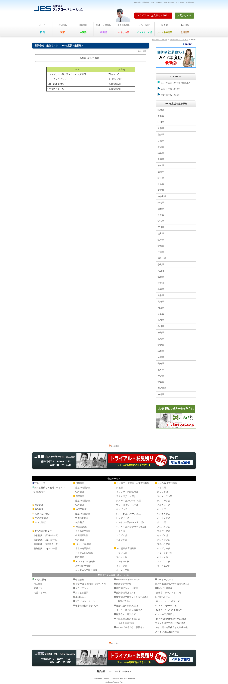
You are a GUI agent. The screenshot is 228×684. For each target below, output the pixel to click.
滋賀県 (161, 277)
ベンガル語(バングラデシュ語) (131, 526)
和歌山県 (162, 258)
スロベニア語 (163, 544)
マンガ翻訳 (144, 25)
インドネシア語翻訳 (85, 561)
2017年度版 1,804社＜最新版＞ (175, 82)
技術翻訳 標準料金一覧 (46, 535)
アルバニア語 (163, 561)
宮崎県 (161, 382)
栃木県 (161, 165)
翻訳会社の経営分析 (126, 614)
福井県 (161, 233)
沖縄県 (161, 394)
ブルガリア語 (163, 531)
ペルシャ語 (121, 540)
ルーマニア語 (122, 570)
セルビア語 (162, 535)
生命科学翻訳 (123, 25)
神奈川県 (162, 196)
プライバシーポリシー (86, 601)
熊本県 (161, 369)
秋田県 (161, 122)
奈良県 (161, 264)
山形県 (161, 134)
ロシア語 (161, 509)
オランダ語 (162, 492)
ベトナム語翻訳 (83, 544)
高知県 (161, 338)
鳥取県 (161, 295)
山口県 (161, 320)
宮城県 (161, 140)
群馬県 (161, 159)
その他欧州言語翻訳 (126, 548)
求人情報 (38, 584)
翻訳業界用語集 (123, 584)
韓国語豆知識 (81, 535)
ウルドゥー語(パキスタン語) (130, 522)
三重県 (161, 252)
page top (115, 446)
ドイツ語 (161, 487)
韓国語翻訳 (81, 526)
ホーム (42, 25)
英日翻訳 (80, 496)
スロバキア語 (163, 526)
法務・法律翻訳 (103, 25)
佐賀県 (161, 357)
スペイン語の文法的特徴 (167, 631)
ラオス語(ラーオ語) (125, 496)
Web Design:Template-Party (114, 682)
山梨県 (161, 209)
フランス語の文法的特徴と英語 (170, 623)
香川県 (161, 326)
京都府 (161, 283)
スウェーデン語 (164, 496)
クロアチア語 (163, 540)
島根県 (161, 301)
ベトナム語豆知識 (84, 553)
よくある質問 (81, 592)
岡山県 (161, 308)
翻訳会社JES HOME (159, 39)
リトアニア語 (163, 566)
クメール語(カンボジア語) (128, 500)
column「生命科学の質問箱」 (130, 627)
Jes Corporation (113, 678)
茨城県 (161, 171)
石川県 (161, 227)
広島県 (161, 314)
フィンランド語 (164, 553)
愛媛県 (161, 345)
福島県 (161, 153)
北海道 (161, 110)
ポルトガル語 (122, 561)
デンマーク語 (163, 500)
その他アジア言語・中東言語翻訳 (133, 483)
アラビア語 (121, 535)
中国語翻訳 (81, 509)
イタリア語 (121, 566)
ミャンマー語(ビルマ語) (127, 492)
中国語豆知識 (81, 518)
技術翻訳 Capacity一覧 (45, 540)
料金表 (164, 25)
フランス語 (121, 553)
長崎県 (161, 363)
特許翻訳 (83, 25)
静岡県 (161, 202)
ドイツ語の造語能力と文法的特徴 (171, 627)
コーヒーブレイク (165, 579)
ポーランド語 (163, 518)
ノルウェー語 (163, 505)
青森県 (161, 116)
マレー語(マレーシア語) (127, 505)
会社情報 (185, 25)
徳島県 (161, 332)
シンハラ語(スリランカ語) (128, 513)
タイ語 (119, 487)
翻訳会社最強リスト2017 (179, 39)
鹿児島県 (162, 388)
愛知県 (161, 246)
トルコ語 (120, 531)
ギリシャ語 (162, 557)
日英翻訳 (80, 483)
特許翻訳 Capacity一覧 (45, 548)
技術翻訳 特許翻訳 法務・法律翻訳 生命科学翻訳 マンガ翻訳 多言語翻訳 (164, 2)
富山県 (161, 221)
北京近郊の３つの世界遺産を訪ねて (172, 584)
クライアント (81, 588)
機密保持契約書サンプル (87, 605)
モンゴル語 (121, 509)
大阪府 (161, 270)
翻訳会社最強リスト (126, 592)
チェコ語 (161, 522)
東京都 (161, 190)
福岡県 (161, 351)
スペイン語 (121, 557)
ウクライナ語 (163, 513)
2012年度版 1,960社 (170, 89)
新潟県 (161, 147)
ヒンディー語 (122, 518)
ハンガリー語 (163, 548)
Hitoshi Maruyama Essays (128, 579)
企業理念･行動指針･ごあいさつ (90, 584)
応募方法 (38, 588)
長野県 (161, 215)
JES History (80, 597)
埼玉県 (161, 178)
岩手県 (161, 128)
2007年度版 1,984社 (170, 95)
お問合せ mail (184, 15)
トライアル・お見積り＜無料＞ (153, 15)
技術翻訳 (62, 25)
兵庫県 (161, 289)
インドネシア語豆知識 (86, 570)
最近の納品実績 (82, 487)
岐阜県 (161, 239)
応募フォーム (40, 592)
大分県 (161, 376)
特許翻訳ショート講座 (127, 588)
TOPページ (39, 483)
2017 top (142, 51)
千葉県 (161, 184)
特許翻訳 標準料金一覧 (46, 544)
